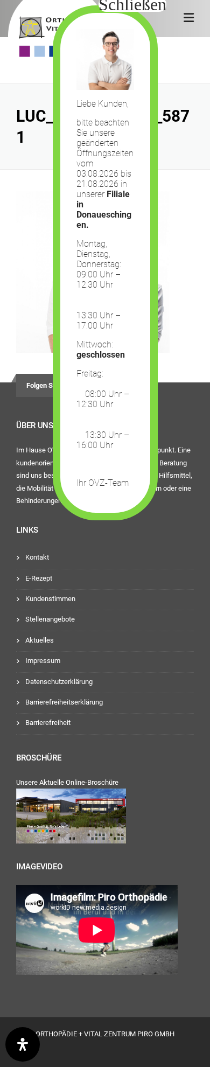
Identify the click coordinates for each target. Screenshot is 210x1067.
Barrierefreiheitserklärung (64, 702)
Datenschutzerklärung (59, 682)
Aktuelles (39, 640)
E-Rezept (38, 578)
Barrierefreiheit (48, 723)
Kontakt (37, 557)
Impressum (42, 661)
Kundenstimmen (50, 599)
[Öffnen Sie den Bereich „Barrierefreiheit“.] (22, 1044)
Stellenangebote (50, 619)
